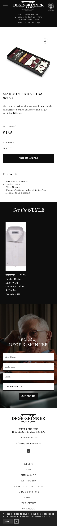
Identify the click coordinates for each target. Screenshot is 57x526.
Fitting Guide (28, 475)
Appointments (28, 503)
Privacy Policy (42, 516)
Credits (28, 497)
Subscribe (28, 396)
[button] (45, 41)
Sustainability (28, 481)
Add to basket (28, 158)
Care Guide (28, 509)
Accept (8, 521)
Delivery (28, 464)
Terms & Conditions (28, 492)
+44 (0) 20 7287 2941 (28, 437)
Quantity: (8, 148)
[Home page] (28, 5)
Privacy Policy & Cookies (28, 486)
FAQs (28, 469)
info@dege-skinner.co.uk (28, 443)
